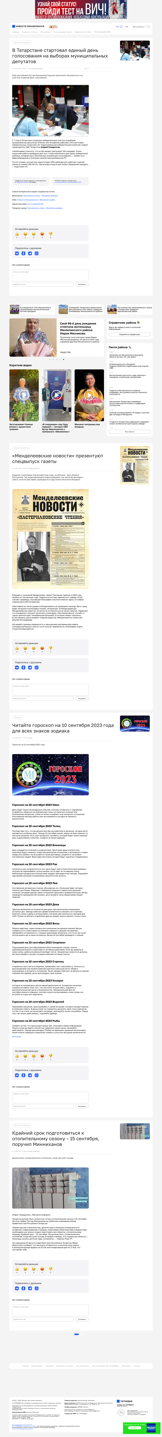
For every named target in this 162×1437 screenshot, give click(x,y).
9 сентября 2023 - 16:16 (18, 468)
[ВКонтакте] (17, 253)
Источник (16, 1036)
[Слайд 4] (60, 359)
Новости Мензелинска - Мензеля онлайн (36, 200)
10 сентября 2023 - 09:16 (19, 68)
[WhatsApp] (36, 253)
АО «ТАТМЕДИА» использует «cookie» (24, 1426)
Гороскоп (18, 717)
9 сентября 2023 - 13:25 (18, 1151)
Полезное (49, 1366)
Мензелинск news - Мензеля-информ (40, 196)
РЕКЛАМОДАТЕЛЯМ (102, 32)
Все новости (129, 432)
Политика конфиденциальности (22, 1428)
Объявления (45, 32)
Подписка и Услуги (30, 32)
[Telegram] (30, 253)
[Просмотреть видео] (24, 395)
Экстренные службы (64, 1366)
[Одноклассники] (23, 253)
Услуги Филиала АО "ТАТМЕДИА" (105, 1366)
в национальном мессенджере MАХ (68, 182)
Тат (126, 27)
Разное (137, 1366)
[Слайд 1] (49, 359)
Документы (126, 1366)
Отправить (82, 284)
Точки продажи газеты (62, 32)
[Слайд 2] (53, 359)
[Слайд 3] (56, 359)
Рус (117, 27)
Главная (15, 32)
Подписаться (135, 1428)
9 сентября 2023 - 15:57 (18, 737)
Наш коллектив (82, 1366)
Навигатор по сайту (83, 32)
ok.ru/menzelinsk (36, 204)
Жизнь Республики (22, 42)
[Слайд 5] (63, 359)
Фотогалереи (37, 1366)
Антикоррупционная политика (22, 1425)
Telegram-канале (22, 182)
